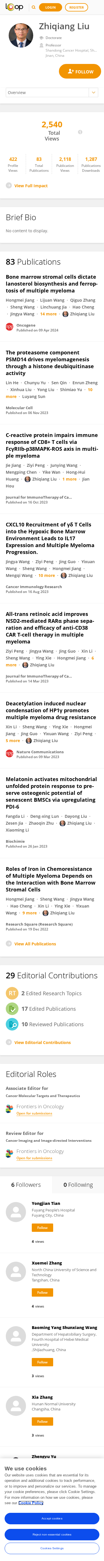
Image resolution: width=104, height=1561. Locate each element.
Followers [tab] (26, 1185)
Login (50, 7)
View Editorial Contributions (42, 1042)
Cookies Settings (52, 1548)
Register (76, 7)
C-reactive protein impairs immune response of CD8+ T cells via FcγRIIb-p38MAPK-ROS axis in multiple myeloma (52, 445)
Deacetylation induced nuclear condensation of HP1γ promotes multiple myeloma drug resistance (51, 710)
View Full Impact (31, 185)
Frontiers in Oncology (40, 1106)
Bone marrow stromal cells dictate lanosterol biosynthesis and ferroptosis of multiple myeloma (52, 283)
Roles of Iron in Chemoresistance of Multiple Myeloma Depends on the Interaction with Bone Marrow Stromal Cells (50, 879)
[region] (52, 1509)
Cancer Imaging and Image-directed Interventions (49, 1140)
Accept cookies (52, 1518)
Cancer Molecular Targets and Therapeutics (43, 1095)
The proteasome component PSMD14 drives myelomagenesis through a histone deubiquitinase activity (50, 362)
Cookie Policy (30, 1503)
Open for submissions (34, 1113)
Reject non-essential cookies (52, 1534)
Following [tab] (78, 1185)
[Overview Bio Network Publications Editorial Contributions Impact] (52, 92)
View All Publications (35, 944)
